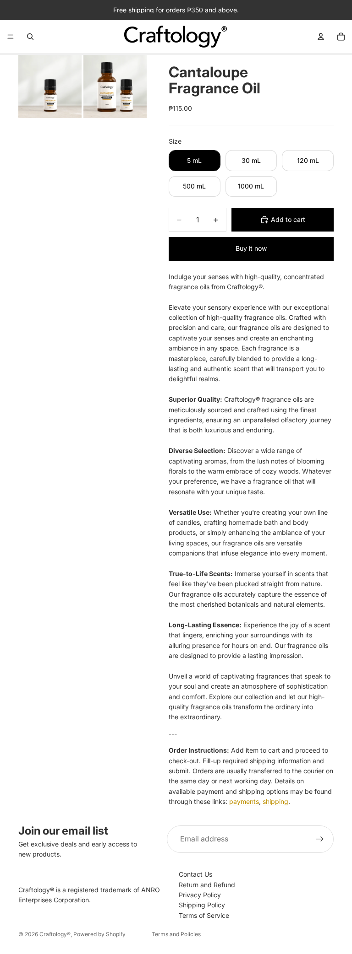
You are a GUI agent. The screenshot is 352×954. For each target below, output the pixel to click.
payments (244, 801)
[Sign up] (320, 839)
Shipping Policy (202, 905)
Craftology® (55, 934)
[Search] (30, 37)
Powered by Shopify (99, 934)
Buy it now (251, 248)
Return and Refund (207, 885)
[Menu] (10, 36)
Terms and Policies (176, 934)
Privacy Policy (200, 895)
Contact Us (195, 874)
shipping (275, 801)
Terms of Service (204, 915)
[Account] (321, 37)
